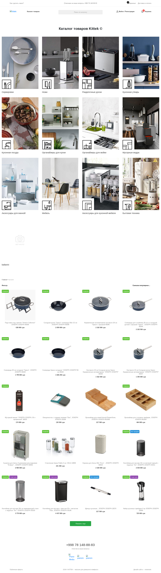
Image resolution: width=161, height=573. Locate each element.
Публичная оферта (16, 569)
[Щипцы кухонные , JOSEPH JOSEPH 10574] (100, 491)
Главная (4, 280)
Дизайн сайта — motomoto (142, 569)
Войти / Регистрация (126, 11)
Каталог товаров (33, 11)
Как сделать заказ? (17, 3)
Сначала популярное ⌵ (141, 285)
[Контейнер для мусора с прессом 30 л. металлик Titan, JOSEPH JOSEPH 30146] (60, 491)
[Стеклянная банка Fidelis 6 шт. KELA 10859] (60, 445)
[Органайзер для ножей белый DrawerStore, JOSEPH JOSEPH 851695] (100, 400)
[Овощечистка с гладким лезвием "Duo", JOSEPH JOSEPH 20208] (60, 400)
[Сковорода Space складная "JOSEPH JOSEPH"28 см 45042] (60, 352)
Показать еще (80, 524)
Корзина (148, 11)
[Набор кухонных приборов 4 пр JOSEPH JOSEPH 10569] (141, 491)
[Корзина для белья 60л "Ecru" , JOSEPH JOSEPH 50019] (100, 445)
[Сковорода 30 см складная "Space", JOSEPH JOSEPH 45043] (20, 352)
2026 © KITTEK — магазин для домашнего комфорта (80, 569)
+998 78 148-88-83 (80, 546)
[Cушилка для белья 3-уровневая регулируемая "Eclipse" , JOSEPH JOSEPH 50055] (20, 445)
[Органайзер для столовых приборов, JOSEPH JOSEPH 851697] (141, 400)
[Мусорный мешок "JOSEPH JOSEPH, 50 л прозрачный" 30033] (20, 400)
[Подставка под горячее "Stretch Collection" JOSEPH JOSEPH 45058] (20, 305)
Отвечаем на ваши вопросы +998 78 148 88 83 (80, 3)
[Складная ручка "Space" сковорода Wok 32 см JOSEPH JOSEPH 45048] (60, 305)
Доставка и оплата (144, 3)
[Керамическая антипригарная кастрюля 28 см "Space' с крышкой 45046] (100, 305)
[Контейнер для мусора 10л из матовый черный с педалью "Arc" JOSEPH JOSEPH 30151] (141, 445)
